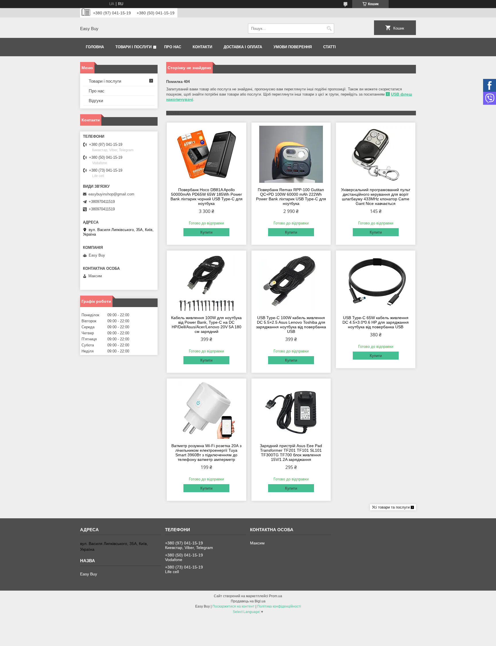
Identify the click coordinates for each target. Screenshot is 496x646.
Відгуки (96, 100)
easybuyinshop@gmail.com (111, 194)
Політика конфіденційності (279, 606)
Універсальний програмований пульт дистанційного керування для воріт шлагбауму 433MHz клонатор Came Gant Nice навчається (375, 196)
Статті (329, 47)
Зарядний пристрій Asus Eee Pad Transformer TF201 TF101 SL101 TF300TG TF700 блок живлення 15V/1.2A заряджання (291, 452)
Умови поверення (293, 47)
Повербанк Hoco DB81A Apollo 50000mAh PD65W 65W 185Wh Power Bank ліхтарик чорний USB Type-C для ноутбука (206, 196)
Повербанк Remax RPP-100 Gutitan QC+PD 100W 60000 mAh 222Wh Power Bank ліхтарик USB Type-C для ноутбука (291, 196)
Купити (206, 232)
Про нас (172, 47)
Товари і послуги (133, 47)
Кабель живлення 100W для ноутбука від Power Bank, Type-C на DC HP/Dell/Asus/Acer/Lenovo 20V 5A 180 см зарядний (206, 324)
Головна (95, 47)
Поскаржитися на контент (233, 606)
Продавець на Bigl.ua (248, 601)
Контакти (202, 47)
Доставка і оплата (243, 47)
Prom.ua (275, 596)
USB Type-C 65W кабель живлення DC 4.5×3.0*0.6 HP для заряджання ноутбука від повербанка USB (375, 322)
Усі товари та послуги (391, 507)
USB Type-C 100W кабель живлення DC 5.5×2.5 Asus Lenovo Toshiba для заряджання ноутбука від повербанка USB (291, 324)
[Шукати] (329, 29)
